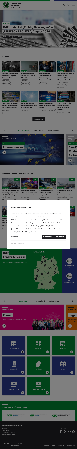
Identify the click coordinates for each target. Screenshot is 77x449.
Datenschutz (21, 243)
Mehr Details (14, 236)
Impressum (14, 243)
